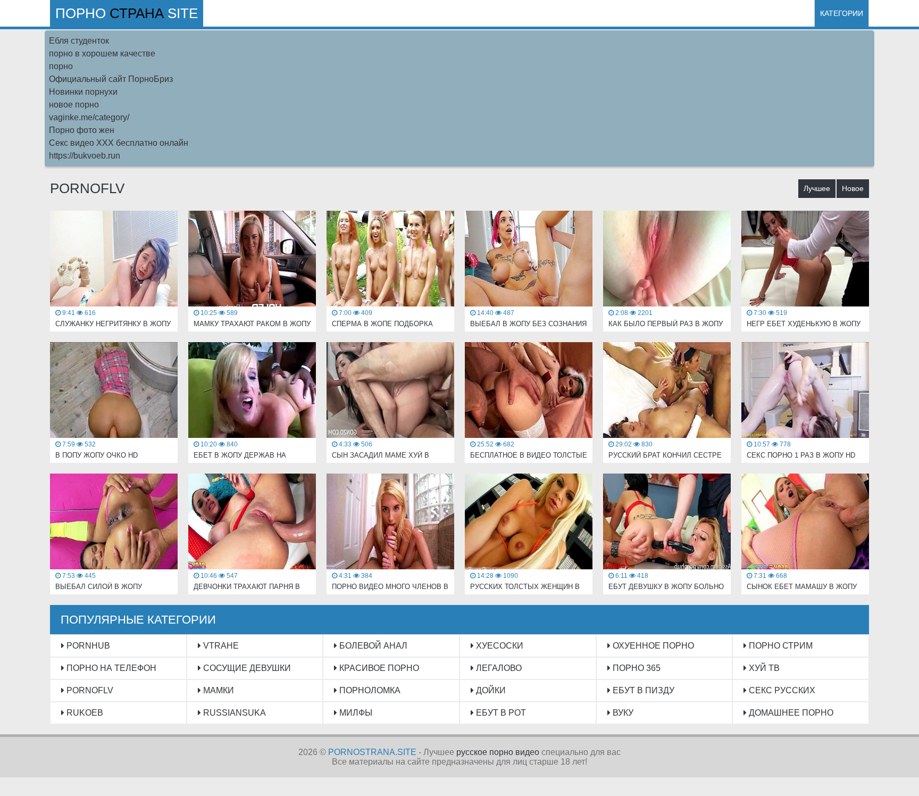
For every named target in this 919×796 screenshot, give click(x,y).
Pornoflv (88, 690)
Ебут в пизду (642, 690)
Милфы (354, 712)
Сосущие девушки (246, 668)
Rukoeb (83, 712)
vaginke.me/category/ (89, 117)
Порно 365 (636, 668)
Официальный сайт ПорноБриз (111, 79)
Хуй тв (763, 668)
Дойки (490, 690)
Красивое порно (378, 668)
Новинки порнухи (83, 91)
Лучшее (817, 188)
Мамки (217, 690)
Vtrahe (220, 645)
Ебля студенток (79, 40)
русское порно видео (497, 752)
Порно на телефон (110, 668)
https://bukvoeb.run (84, 155)
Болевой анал (372, 645)
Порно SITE (126, 13)
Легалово (498, 668)
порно (61, 66)
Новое (853, 188)
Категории (841, 13)
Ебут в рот (500, 712)
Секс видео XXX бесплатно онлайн (118, 142)
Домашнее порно (790, 712)
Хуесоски (498, 645)
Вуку (622, 712)
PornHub (87, 645)
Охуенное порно (652, 645)
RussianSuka (233, 712)
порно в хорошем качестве (102, 53)
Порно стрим (780, 645)
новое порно (74, 104)
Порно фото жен (81, 130)
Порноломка (368, 690)
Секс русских (781, 690)
